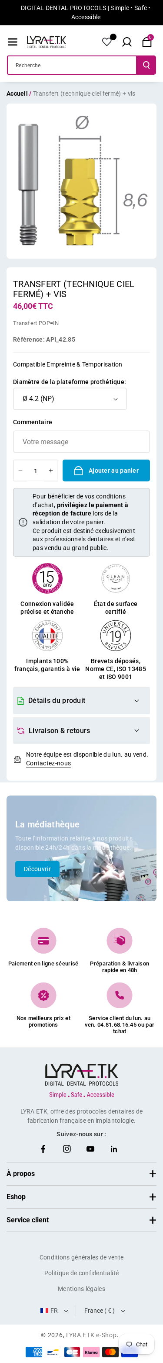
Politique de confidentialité (81, 1273)
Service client (28, 1220)
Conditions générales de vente (82, 1257)
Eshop (16, 1197)
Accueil (17, 93)
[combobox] (72, 65)
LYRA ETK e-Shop (91, 1335)
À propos (21, 1173)
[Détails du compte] (106, 42)
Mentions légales (81, 1288)
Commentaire (32, 422)
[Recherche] (146, 65)
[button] (12, 42)
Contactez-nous (48, 763)
